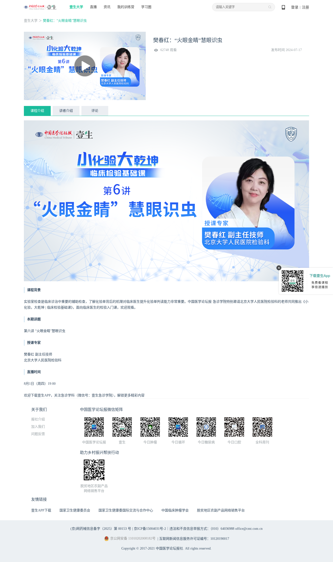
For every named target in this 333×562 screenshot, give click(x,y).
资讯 (107, 7)
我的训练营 (125, 7)
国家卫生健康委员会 (74, 510)
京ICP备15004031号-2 (150, 529)
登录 (294, 7)
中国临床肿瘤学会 (175, 510)
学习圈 (146, 7)
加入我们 (38, 426)
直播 (93, 7)
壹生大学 (76, 7)
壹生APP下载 (41, 510)
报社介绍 (38, 419)
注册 (305, 7)
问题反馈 (38, 434)
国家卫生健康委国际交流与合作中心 (125, 510)
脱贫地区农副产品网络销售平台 (221, 510)
